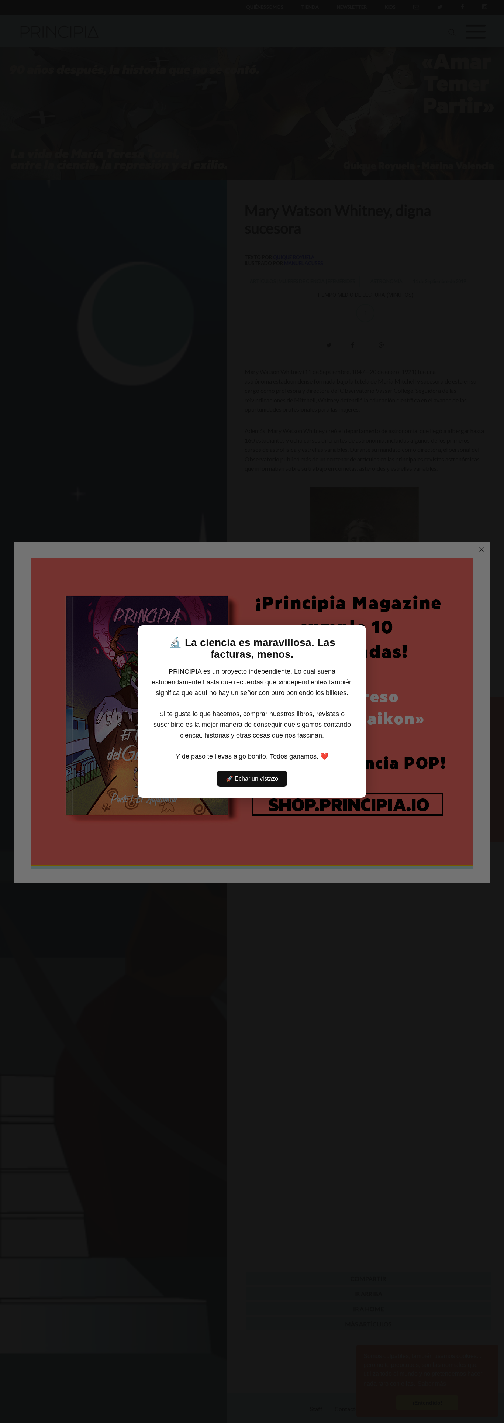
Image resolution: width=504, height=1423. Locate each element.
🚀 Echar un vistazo (252, 779)
